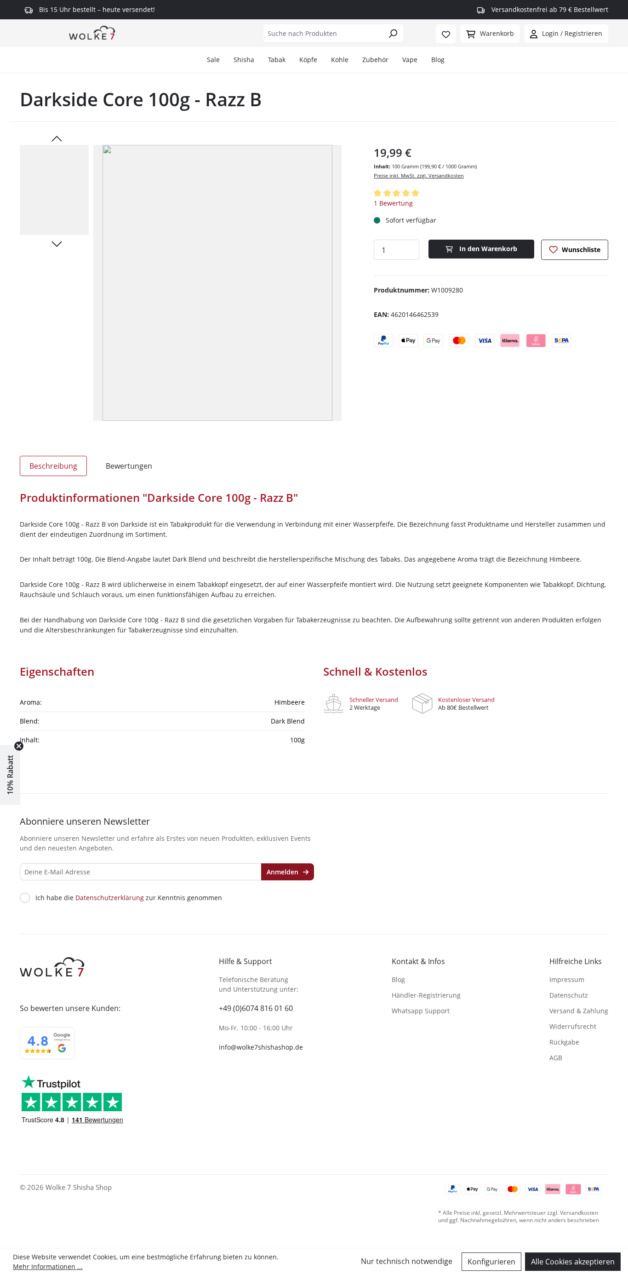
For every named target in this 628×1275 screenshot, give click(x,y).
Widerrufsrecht (572, 1026)
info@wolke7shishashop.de (261, 1047)
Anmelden (283, 871)
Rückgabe (564, 1042)
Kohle (339, 59)
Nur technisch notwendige (406, 1261)
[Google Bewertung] (47, 1049)
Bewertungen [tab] (129, 466)
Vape (409, 59)
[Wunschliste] (446, 33)
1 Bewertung (393, 203)
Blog (438, 59)
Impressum (566, 979)
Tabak (276, 59)
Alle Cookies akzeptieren (573, 1262)
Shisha (244, 59)
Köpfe (308, 59)
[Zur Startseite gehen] (92, 32)
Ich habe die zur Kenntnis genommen (128, 898)
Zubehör (375, 59)
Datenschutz (568, 995)
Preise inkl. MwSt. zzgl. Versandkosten (419, 175)
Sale (213, 59)
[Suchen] (393, 33)
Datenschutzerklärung (109, 897)
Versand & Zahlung (578, 1010)
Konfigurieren (491, 1262)
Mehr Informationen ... (48, 1266)
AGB (555, 1057)
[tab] (53, 466)
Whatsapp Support (421, 1010)
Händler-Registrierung (426, 995)
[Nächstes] (57, 243)
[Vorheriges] (57, 138)
